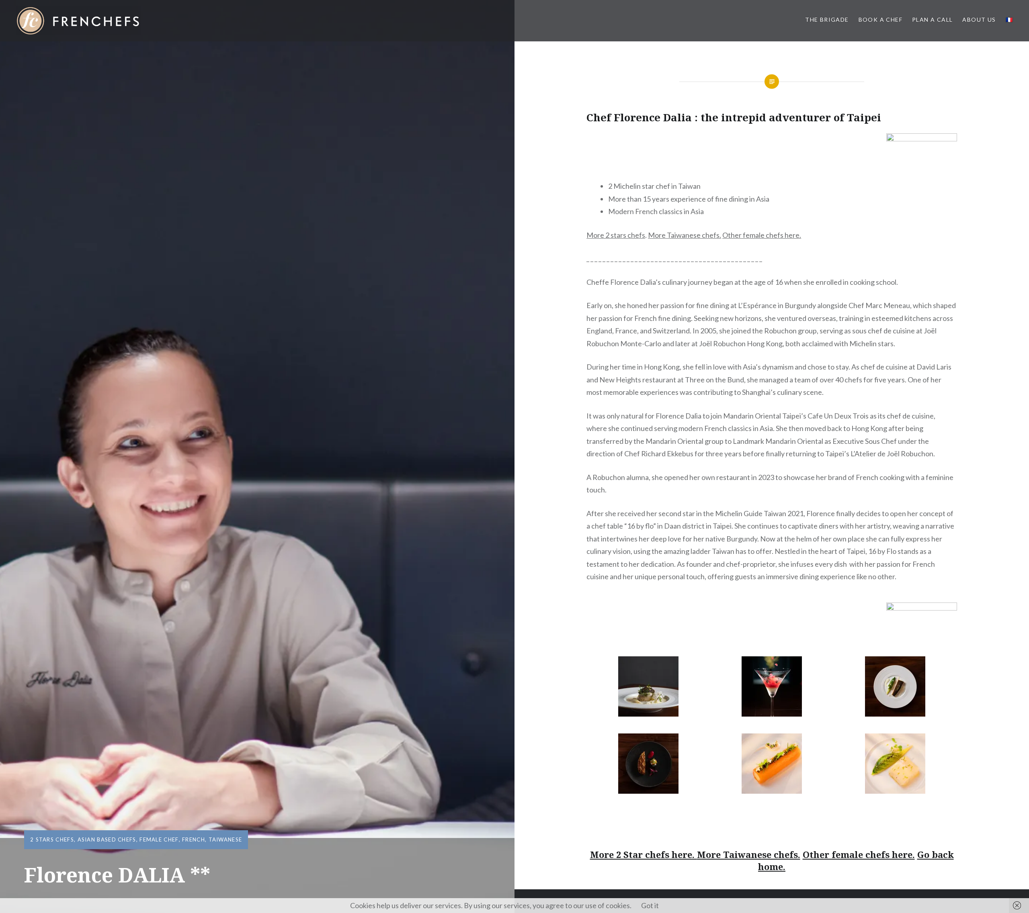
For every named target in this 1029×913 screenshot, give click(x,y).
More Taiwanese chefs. (684, 235)
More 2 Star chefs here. (643, 854)
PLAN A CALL (932, 19)
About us (979, 19)
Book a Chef (880, 19)
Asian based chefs (107, 839)
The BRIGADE (827, 19)
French (193, 839)
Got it (650, 905)
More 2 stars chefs (615, 235)
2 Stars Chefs (52, 839)
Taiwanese (225, 839)
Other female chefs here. (761, 235)
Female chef (158, 839)
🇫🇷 (1009, 19)
